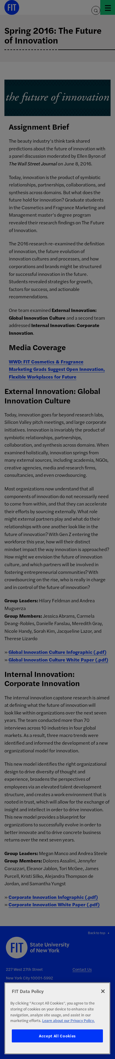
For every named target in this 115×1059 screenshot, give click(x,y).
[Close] (102, 991)
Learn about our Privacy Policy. (68, 1020)
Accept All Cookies (57, 1036)
